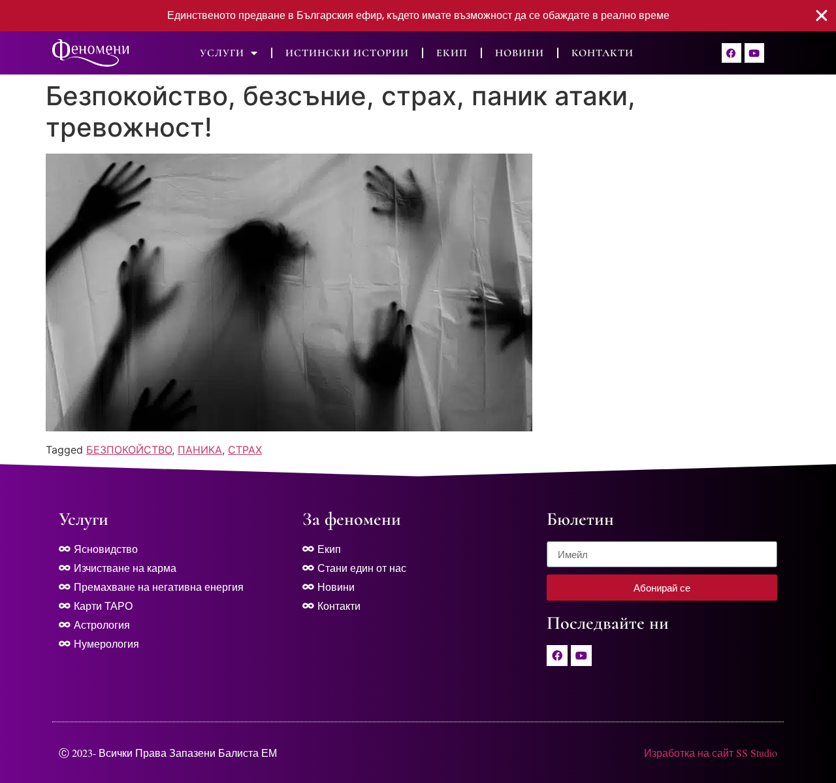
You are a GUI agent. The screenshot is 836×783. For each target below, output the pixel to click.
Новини (519, 52)
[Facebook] (731, 53)
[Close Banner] (821, 16)
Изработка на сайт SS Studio (710, 752)
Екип (452, 52)
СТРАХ (245, 449)
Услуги (222, 52)
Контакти (602, 52)
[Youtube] (754, 53)
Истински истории (347, 52)
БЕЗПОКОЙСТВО (129, 449)
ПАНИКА (200, 449)
